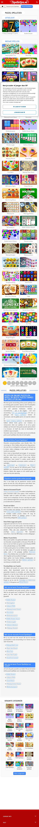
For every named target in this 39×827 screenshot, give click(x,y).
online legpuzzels (17, 532)
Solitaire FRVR (11, 606)
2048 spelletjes (22, 518)
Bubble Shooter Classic (13, 618)
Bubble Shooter (11, 600)
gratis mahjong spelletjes (14, 421)
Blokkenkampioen (12, 615)
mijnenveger (10, 465)
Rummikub (10, 612)
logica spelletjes (20, 415)
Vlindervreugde (11, 622)
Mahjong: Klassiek (12, 628)
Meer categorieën (19, 773)
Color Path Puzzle (12, 654)
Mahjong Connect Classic (13, 609)
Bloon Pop (9, 651)
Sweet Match (10, 680)
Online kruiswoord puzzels (11, 491)
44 (30, 383)
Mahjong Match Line (12, 645)
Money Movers (24, 582)
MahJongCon (10, 603)
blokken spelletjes (28, 560)
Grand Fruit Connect (12, 658)
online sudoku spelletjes (13, 511)
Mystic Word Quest (12, 648)
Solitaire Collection (12, 625)
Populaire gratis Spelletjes (12, 6)
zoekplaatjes (22, 465)
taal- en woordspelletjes (19, 413)
